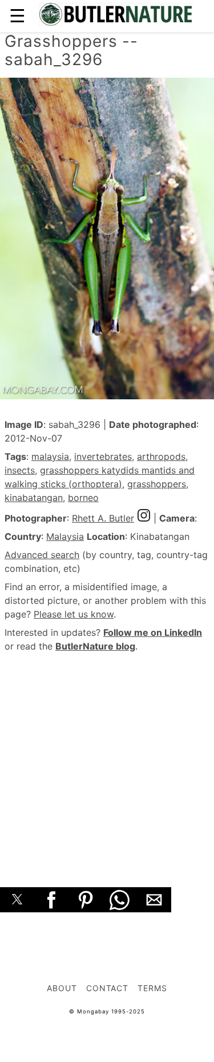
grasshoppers (156, 484)
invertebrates (103, 456)
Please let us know (74, 614)
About (62, 988)
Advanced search (42, 554)
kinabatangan (34, 497)
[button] (17, 899)
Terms (152, 988)
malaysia (50, 456)
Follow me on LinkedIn (152, 632)
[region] (107, 757)
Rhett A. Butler (103, 518)
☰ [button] (17, 16)
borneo (83, 497)
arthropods (161, 456)
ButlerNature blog (95, 646)
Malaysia (65, 536)
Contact (107, 988)
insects (20, 470)
